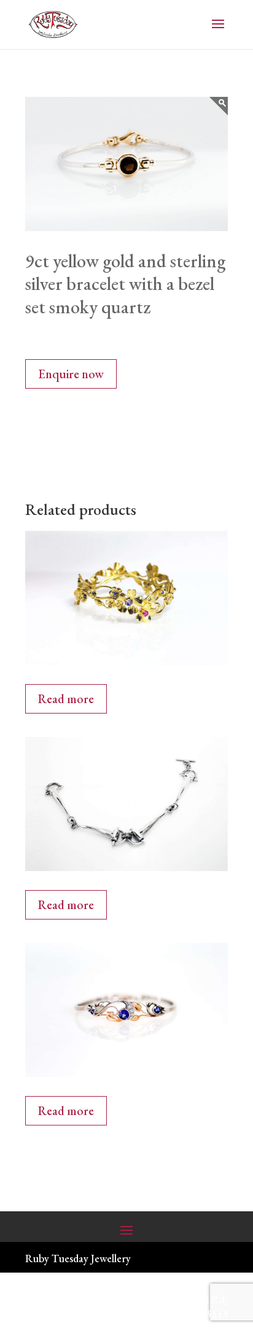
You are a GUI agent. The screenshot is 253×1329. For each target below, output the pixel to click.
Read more (66, 699)
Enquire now (71, 374)
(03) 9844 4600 (72, 1299)
